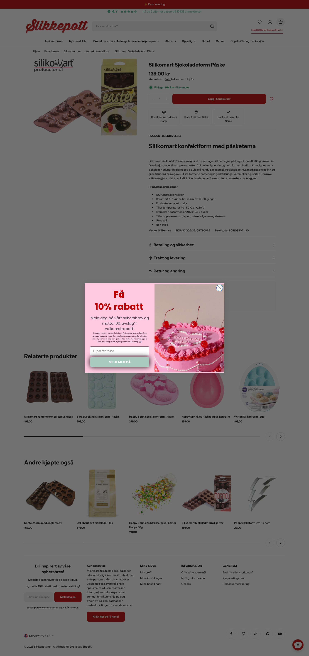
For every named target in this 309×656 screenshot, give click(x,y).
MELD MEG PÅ (120, 362)
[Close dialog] (220, 288)
